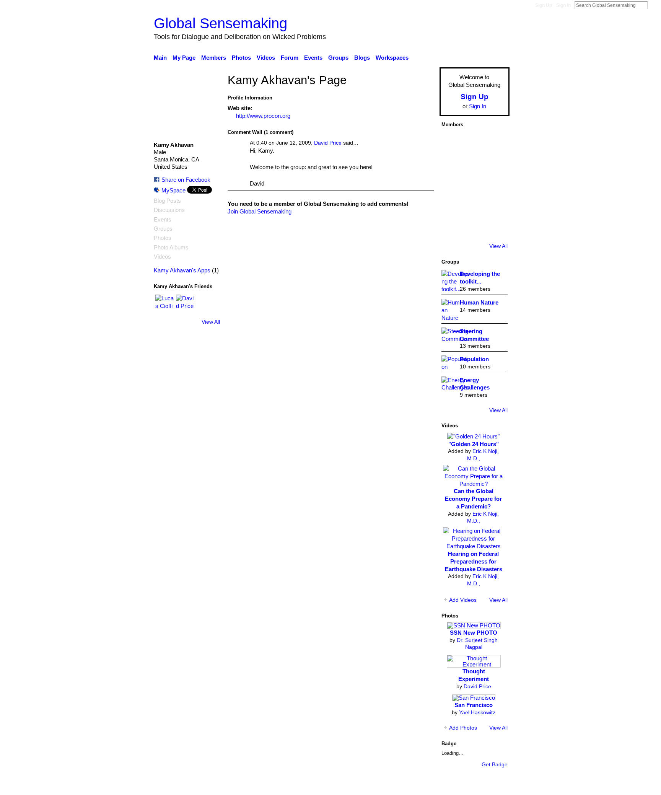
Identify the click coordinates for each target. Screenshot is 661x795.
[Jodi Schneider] (495, 206)
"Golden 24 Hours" (473, 444)
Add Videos (463, 600)
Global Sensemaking (220, 23)
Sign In (563, 5)
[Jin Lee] (473, 185)
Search (654, 5)
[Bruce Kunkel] (452, 185)
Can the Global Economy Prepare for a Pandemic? (473, 499)
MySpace (173, 190)
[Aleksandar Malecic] (452, 227)
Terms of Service (488, 785)
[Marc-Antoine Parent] (495, 163)
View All (211, 322)
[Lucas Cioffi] (164, 304)
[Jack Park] (473, 142)
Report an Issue (439, 785)
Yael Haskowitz (477, 712)
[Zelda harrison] (452, 206)
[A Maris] (473, 206)
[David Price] (185, 304)
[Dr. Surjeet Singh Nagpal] (495, 142)
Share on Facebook (185, 179)
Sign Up (543, 5)
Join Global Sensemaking (259, 211)
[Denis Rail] (473, 227)
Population (474, 359)
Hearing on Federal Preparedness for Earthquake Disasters (473, 561)
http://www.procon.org (263, 115)
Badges (402, 785)
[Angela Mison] (473, 163)
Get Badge (495, 764)
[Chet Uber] (452, 163)
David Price (328, 143)
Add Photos (463, 728)
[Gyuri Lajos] (495, 185)
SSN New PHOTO (473, 632)
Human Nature (479, 302)
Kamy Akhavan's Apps (182, 270)
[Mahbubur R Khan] (495, 227)
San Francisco (473, 705)
